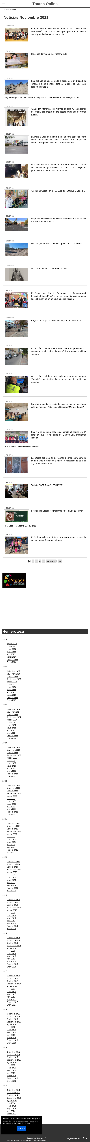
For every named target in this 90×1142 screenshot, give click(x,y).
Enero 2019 (11, 929)
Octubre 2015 (12, 1057)
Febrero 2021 (12, 850)
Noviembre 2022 (13, 788)
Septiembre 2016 (14, 1022)
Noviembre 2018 (13, 940)
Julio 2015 (11, 1065)
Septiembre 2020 (14, 869)
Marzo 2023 (11, 771)
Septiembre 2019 (14, 908)
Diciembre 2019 (13, 900)
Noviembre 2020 (13, 864)
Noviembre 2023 (13, 750)
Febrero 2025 (12, 698)
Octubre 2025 (12, 677)
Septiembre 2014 (14, 1098)
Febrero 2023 (12, 774)
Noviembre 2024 (13, 712)
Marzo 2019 (11, 923)
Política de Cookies (39, 1140)
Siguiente (50, 561)
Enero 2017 (11, 1005)
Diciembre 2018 (13, 938)
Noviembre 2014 (13, 1093)
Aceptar (21, 1128)
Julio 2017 (11, 989)
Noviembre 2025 (13, 674)
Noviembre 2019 (13, 902)
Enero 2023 (11, 776)
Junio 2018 (11, 954)
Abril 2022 (11, 807)
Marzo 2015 (11, 1076)
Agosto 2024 (12, 720)
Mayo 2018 (11, 956)
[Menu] (4, 4)
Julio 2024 (11, 723)
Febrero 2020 (12, 888)
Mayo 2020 (11, 880)
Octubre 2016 (12, 1019)
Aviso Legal (11, 1140)
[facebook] (83, 1138)
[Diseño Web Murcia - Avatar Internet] (45, 1138)
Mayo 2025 (11, 690)
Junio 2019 (11, 916)
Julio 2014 (11, 1103)
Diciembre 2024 (13, 709)
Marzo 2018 (11, 962)
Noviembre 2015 (13, 1055)
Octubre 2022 (12, 791)
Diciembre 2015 (13, 1052)
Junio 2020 (11, 877)
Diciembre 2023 (13, 747)
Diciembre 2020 (13, 862)
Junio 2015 (11, 1068)
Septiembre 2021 (14, 831)
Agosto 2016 (12, 1024)
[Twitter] (86, 1138)
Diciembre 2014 (13, 1090)
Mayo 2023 (11, 766)
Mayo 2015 (11, 1070)
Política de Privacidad (23, 1140)
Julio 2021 (11, 837)
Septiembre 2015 (14, 1060)
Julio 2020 (11, 875)
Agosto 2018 (12, 948)
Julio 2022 (11, 799)
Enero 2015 (11, 1081)
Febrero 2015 (12, 1078)
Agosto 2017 (12, 986)
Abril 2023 (11, 769)
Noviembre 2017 (13, 978)
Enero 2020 (11, 891)
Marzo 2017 (11, 1000)
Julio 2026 (11, 646)
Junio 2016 (11, 1030)
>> (60, 561)
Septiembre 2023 (14, 755)
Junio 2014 (11, 1106)
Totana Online (45, 4)
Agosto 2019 (12, 910)
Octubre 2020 (12, 867)
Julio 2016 (11, 1027)
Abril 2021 (11, 845)
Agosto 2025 (12, 682)
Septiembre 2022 (14, 793)
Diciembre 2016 (13, 1014)
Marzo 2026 (11, 657)
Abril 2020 (11, 883)
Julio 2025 (11, 684)
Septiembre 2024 (14, 717)
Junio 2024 (11, 725)
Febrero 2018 (12, 964)
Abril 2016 (11, 1035)
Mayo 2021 (11, 842)
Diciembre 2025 (13, 671)
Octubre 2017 (12, 981)
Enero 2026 (11, 662)
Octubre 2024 (12, 715)
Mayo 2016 (11, 1032)
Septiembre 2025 (14, 679)
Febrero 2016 (12, 1040)
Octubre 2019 (12, 905)
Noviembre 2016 (13, 1017)
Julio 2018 (11, 951)
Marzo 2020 (11, 885)
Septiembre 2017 (14, 984)
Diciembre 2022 (13, 785)
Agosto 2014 (12, 1101)
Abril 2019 (11, 921)
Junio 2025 (11, 687)
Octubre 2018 (12, 943)
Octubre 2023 (12, 753)
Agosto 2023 (12, 758)
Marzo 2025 (11, 695)
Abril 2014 (11, 1111)
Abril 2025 (11, 692)
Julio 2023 (11, 761)
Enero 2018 (11, 967)
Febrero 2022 (12, 812)
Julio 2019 (11, 913)
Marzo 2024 (11, 733)
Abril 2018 (11, 959)
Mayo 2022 (11, 804)
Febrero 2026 (12, 660)
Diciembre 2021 (13, 824)
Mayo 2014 (11, 1108)
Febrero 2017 (12, 1002)
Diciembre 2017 (13, 976)
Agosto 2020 (12, 872)
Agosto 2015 (12, 1063)
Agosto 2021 (12, 834)
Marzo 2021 (11, 847)
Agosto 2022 (12, 796)
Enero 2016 (11, 1043)
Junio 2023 (11, 763)
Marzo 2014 (11, 1114)
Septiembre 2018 (14, 946)
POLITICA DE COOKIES (25, 1123)
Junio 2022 (11, 801)
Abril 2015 (11, 1073)
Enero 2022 (11, 814)
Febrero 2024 (12, 736)
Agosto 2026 (12, 644)
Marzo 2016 (11, 1038)
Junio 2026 (11, 649)
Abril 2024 (11, 730)
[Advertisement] (45, 607)
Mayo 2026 (11, 652)
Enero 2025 (11, 700)
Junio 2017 (11, 992)
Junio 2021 (11, 839)
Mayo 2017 (11, 994)
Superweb (40, 1138)
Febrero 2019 (12, 926)
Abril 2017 (11, 997)
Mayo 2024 (11, 728)
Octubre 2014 (12, 1095)
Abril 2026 (11, 654)
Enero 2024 (11, 738)
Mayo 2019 (11, 918)
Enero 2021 (11, 853)
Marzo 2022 (11, 809)
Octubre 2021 (12, 829)
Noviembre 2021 (13, 826)
